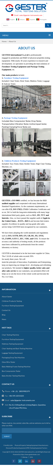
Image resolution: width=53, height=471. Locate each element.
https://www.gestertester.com (30, 454)
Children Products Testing (12, 301)
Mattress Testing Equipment (12, 344)
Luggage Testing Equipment (12, 353)
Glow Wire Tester (8, 362)
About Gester (7, 297)
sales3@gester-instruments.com (30, 15)
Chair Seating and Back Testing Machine (17, 348)
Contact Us (6, 310)
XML (31, 457)
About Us (12, 41)
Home (4, 41)
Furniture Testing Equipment (13, 306)
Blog (3, 315)
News (4, 319)
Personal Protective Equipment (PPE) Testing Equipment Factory (26, 448)
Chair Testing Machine (10, 335)
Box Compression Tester (11, 371)
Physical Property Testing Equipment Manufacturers (31, 445)
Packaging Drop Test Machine (13, 357)
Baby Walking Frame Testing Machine (16, 367)
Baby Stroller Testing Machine (13, 376)
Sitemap (24, 457)
